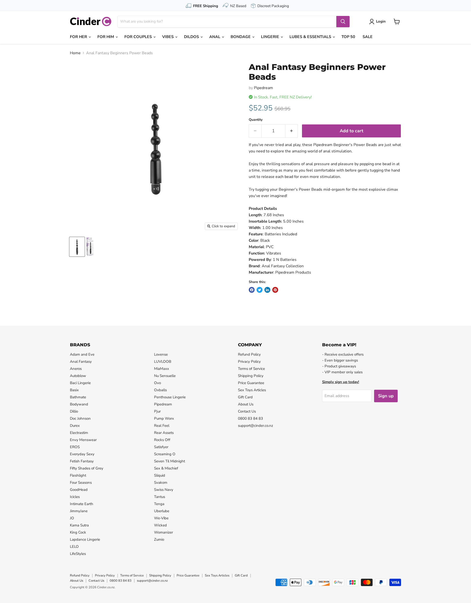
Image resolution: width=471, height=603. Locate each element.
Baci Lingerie (80, 382)
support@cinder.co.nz (255, 425)
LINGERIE (270, 37)
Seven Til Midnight (169, 461)
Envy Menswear (83, 439)
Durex (75, 425)
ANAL (215, 37)
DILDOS (192, 37)
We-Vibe (161, 518)
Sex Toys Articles (252, 390)
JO (72, 518)
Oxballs (160, 390)
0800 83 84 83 (250, 418)
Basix (74, 390)
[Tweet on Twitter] (259, 290)
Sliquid (159, 475)
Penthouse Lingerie (170, 397)
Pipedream (263, 88)
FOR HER (79, 37)
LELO (74, 546)
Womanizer (163, 532)
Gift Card (245, 397)
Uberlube (161, 511)
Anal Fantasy (81, 361)
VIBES (168, 37)
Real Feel (161, 425)
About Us (245, 404)
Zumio (159, 539)
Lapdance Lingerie (85, 539)
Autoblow (78, 375)
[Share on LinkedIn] (267, 290)
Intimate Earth (81, 503)
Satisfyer (161, 446)
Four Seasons (81, 482)
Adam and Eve (82, 354)
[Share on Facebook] (252, 290)
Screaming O (164, 454)
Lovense (161, 354)
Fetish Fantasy (82, 461)
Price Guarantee (251, 382)
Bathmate (78, 397)
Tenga (159, 503)
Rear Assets (164, 432)
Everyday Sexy (82, 454)
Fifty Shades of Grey (86, 468)
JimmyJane (79, 511)
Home (75, 53)
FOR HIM (106, 37)
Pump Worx (164, 418)
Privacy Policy (249, 361)
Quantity (255, 120)
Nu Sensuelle (165, 375)
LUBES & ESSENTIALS (310, 37)
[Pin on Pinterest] (275, 290)
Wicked (160, 525)
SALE (368, 37)
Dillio (74, 411)
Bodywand (79, 404)
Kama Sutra (79, 525)
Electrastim (79, 432)
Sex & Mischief (166, 468)
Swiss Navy (163, 489)
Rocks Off (162, 439)
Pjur (157, 411)
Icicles (75, 496)
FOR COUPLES (138, 37)
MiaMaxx (161, 368)
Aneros (76, 368)
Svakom (160, 482)
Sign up (386, 396)
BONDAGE (241, 37)
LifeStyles (78, 553)
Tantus (159, 496)
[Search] (343, 21)
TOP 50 (348, 37)
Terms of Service (251, 368)
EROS (75, 446)
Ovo (157, 382)
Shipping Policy (250, 375)
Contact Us (247, 411)
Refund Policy (249, 354)
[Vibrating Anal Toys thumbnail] (77, 246)
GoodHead (79, 489)
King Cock (78, 532)
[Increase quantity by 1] (291, 131)
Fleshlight (78, 475)
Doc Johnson (80, 418)
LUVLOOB (162, 361)
